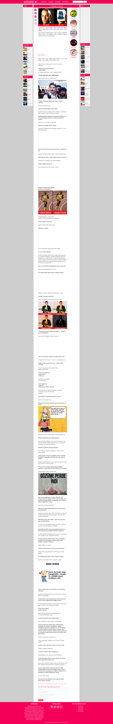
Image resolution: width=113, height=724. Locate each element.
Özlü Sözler (50, 1)
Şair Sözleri (29, 89)
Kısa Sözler (87, 47)
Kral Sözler (87, 61)
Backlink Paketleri (49, 722)
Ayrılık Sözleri (87, 56)
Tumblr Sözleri (86, 53)
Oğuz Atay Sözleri (29, 99)
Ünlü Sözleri (57, 1)
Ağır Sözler (29, 62)
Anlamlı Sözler (28, 49)
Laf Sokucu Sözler (87, 67)
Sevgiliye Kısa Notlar (87, 99)
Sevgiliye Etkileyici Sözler (86, 84)
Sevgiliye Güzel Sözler (87, 104)
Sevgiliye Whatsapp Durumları (86, 94)
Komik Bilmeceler (73, 27)
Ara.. (85, 1)
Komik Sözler (73, 37)
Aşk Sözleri (87, 78)
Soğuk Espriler (74, 18)
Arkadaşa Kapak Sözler (87, 71)
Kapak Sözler (29, 71)
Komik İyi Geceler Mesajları (73, 57)
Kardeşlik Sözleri (29, 68)
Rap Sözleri (29, 103)
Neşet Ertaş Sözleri (29, 95)
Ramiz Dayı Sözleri (29, 85)
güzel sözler (40, 711)
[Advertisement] (27, 25)
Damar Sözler (28, 54)
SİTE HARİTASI (81, 711)
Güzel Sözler (43, 1)
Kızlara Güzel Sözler (87, 89)
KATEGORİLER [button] (65, 1)
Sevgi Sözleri (29, 57)
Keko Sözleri (73, 47)
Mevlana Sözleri (28, 81)
